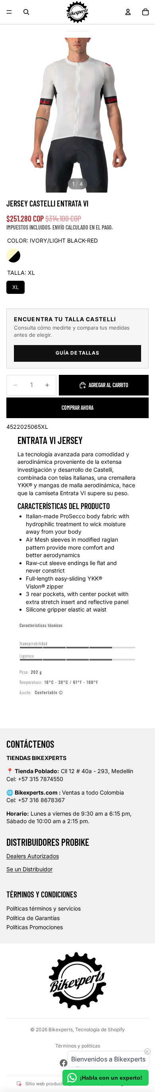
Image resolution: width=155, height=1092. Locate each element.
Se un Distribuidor (29, 869)
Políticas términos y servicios (43, 908)
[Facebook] (63, 1063)
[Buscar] (26, 12)
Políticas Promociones (34, 927)
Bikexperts (60, 1029)
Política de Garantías (33, 918)
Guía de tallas (77, 353)
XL (15, 285)
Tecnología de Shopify (100, 1029)
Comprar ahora (77, 407)
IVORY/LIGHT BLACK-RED (13, 255)
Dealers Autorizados (32, 856)
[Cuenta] (128, 12)
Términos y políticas (77, 1046)
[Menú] (9, 12)
